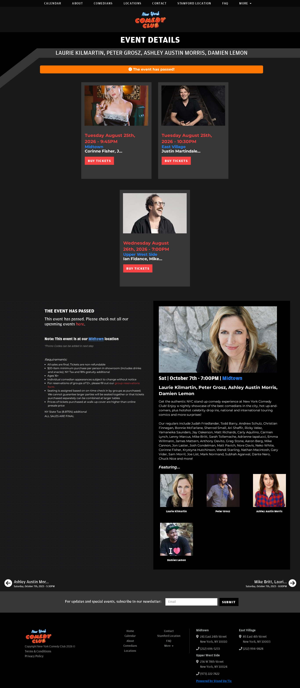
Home (130, 631)
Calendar (52, 3)
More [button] (244, 3)
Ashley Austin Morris (269, 511)
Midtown (96, 339)
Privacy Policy (34, 656)
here (80, 324)
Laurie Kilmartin (176, 511)
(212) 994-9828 (253, 649)
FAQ (225, 3)
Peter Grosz (222, 511)
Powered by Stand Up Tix (214, 681)
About (77, 3)
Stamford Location (194, 3)
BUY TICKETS (99, 161)
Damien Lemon (176, 560)
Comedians (103, 3)
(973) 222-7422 (209, 674)
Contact (159, 3)
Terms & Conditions (38, 651)
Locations (132, 3)
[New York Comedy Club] (150, 19)
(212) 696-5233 (210, 649)
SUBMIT (229, 602)
